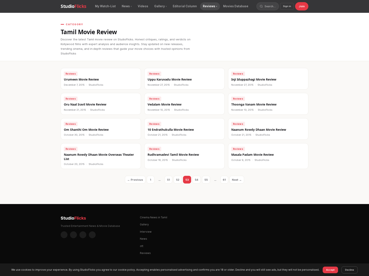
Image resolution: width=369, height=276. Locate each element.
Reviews (209, 6)
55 (207, 181)
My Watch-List (105, 6)
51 (169, 181)
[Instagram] (73, 234)
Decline (349, 269)
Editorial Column (185, 6)
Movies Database (235, 6)
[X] (82, 234)
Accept (330, 269)
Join (302, 6)
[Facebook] (64, 234)
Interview (146, 231)
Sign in (287, 6)
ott (141, 246)
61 (225, 181)
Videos (143, 6)
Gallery (159, 6)
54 (198, 181)
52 (179, 181)
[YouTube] (92, 234)
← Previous (135, 179)
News (126, 6)
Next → (237, 179)
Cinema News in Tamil (153, 217)
